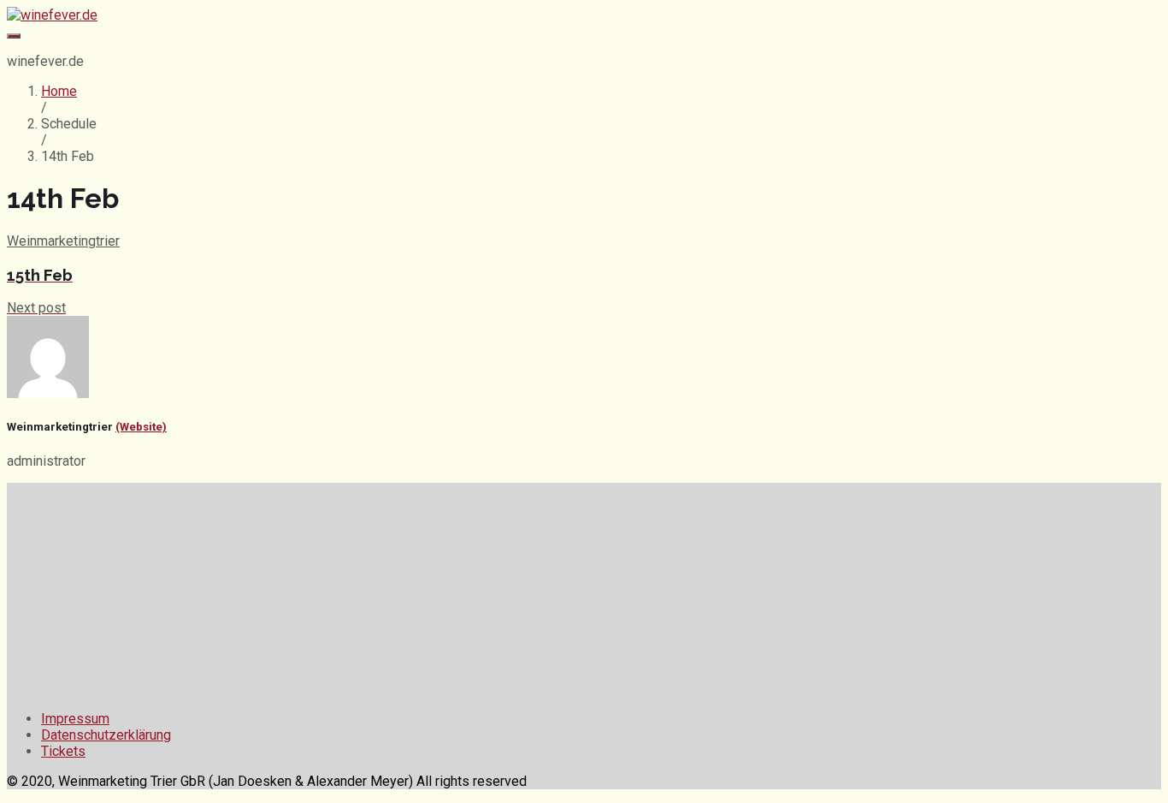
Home (59, 91)
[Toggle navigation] (14, 36)
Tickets (63, 751)
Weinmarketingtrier (63, 241)
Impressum (75, 719)
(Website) (141, 426)
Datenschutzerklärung (106, 735)
